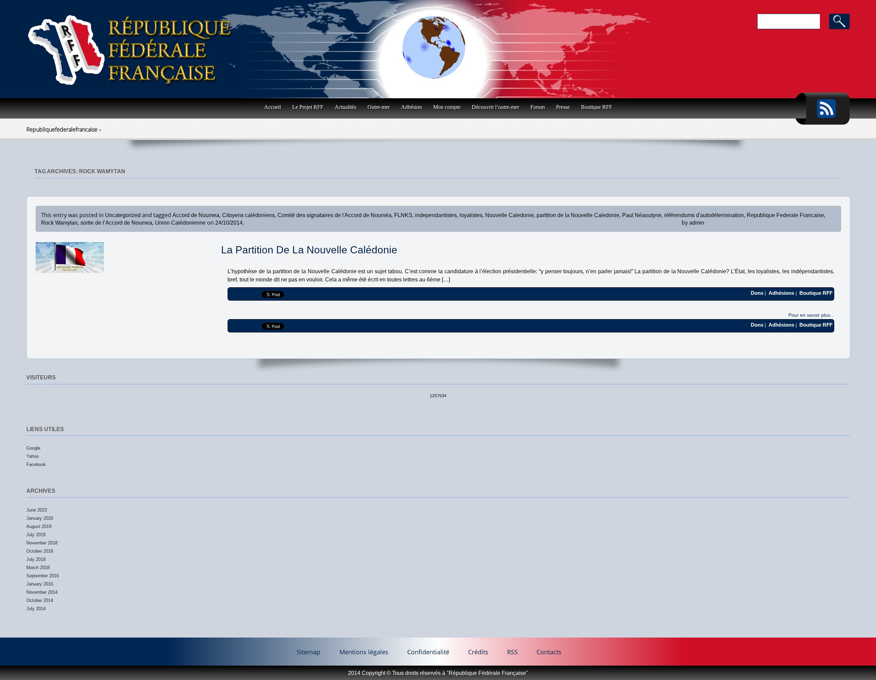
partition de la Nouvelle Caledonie (578, 215)
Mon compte (447, 107)
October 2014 (39, 600)
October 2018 (39, 551)
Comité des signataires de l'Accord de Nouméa (334, 215)
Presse (563, 107)
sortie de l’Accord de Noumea (116, 223)
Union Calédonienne (180, 223)
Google (33, 448)
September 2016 (42, 575)
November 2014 (41, 592)
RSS (512, 651)
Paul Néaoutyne (641, 215)
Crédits (478, 651)
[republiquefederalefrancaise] (130, 52)
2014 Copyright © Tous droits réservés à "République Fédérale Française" (438, 673)
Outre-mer (379, 107)
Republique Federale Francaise (785, 215)
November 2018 (41, 542)
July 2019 (36, 534)
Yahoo (32, 456)
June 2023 (36, 510)
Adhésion (411, 107)
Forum (537, 107)
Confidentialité (428, 651)
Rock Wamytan (59, 223)
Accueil (272, 107)
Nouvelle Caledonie (509, 215)
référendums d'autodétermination (704, 215)
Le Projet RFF (307, 107)
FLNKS (403, 215)
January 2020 (39, 518)
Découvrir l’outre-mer (495, 107)
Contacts (549, 651)
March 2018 (38, 567)
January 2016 (39, 584)
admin (696, 223)
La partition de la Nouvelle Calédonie (309, 249)
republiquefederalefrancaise (62, 129)
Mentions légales (363, 651)
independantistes (436, 215)
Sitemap (308, 651)
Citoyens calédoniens (248, 215)
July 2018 (36, 559)
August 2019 (38, 526)
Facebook (36, 464)
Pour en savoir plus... (811, 315)
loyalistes (471, 215)
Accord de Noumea (195, 215)
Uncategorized (123, 215)
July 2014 (36, 608)
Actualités (345, 107)
